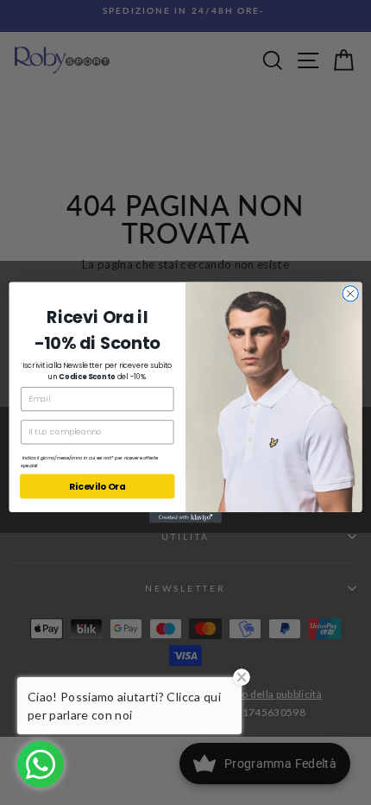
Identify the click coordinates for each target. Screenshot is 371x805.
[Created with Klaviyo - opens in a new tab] (185, 517)
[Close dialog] (350, 293)
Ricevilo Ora (97, 486)
